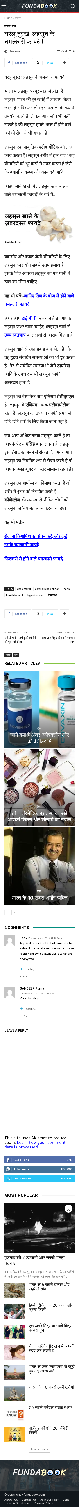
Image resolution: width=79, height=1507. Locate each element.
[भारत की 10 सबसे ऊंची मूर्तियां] (14, 1393)
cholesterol (24, 588)
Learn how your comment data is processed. (35, 1145)
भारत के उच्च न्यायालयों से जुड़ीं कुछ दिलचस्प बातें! (52, 1369)
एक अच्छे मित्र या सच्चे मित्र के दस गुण (50, 1328)
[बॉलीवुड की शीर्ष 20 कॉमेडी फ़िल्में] (14, 1434)
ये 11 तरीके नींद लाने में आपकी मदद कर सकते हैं (51, 1348)
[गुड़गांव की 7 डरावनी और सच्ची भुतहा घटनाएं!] (39, 1228)
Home (8, 18)
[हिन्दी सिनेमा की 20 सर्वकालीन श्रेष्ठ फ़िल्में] (14, 1311)
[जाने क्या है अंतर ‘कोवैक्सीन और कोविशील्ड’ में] (39, 709)
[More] (64, 62)
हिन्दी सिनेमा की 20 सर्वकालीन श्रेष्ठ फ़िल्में (51, 1307)
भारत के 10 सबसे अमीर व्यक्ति (40, 898)
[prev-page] (7, 912)
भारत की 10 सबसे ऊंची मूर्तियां (51, 1387)
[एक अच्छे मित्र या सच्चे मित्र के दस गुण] (14, 1332)
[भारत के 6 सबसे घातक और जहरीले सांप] (14, 1290)
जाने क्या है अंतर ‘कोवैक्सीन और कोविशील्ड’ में (39, 738)
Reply (23, 976)
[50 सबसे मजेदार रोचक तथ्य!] (14, 1413)
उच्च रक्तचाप (15, 335)
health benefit (14, 595)
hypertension (35, 595)
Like (69, 1159)
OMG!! (9, 1251)
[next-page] (14, 912)
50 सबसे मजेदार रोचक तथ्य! (50, 1407)
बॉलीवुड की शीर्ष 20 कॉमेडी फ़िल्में (48, 1430)
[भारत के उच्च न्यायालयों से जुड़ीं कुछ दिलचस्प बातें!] (14, 1372)
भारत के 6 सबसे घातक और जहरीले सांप (49, 1287)
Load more (38, 1449)
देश (39, 728)
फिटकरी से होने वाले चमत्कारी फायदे (33, 559)
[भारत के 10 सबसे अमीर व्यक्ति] (39, 866)
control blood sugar (47, 588)
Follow (66, 1169)
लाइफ (18, 18)
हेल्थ (14, 26)
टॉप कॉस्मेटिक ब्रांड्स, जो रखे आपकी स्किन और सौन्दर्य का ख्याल (39, 816)
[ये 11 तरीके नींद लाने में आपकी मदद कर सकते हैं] (14, 1352)
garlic (66, 588)
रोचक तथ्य (52, 595)
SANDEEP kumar (33, 988)
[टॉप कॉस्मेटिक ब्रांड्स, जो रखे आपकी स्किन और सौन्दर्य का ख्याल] (39, 787)
